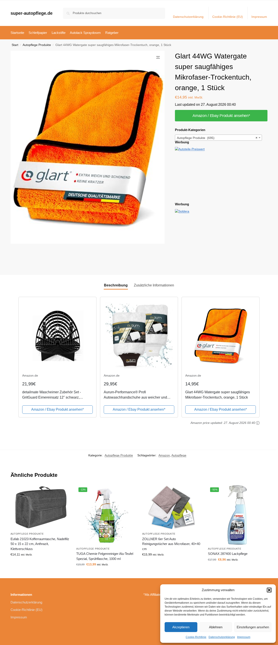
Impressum (243, 637)
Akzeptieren (180, 627)
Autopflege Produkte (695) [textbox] (217, 138)
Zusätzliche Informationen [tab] (154, 285)
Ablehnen (215, 627)
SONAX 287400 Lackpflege (227, 554)
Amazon (164, 455)
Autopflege (178, 455)
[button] (269, 590)
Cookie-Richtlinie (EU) (227, 16)
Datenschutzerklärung (222, 637)
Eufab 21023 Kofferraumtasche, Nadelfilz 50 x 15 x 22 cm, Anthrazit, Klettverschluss (40, 544)
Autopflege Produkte (37, 45)
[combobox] (218, 138)
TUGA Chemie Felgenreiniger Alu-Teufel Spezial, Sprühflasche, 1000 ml (104, 556)
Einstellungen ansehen (253, 627)
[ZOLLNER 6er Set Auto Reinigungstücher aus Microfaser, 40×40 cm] (172, 507)
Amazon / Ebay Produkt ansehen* (221, 115)
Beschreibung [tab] (116, 285)
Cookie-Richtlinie (196, 637)
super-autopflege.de (32, 13)
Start (15, 45)
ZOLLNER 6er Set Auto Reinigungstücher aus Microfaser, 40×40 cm (171, 544)
